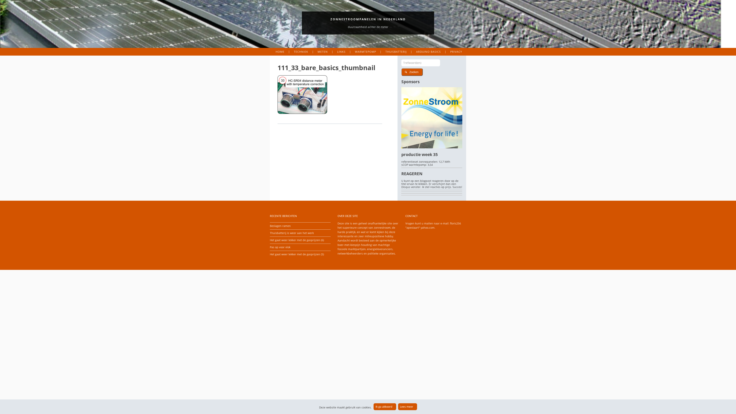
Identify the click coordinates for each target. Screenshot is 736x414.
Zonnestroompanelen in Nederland (368, 19)
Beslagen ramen (280, 226)
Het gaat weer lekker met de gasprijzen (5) (297, 254)
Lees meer (406, 406)
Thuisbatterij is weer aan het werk (292, 233)
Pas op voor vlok (280, 247)
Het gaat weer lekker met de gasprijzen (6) (297, 240)
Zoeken (414, 72)
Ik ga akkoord (383, 406)
